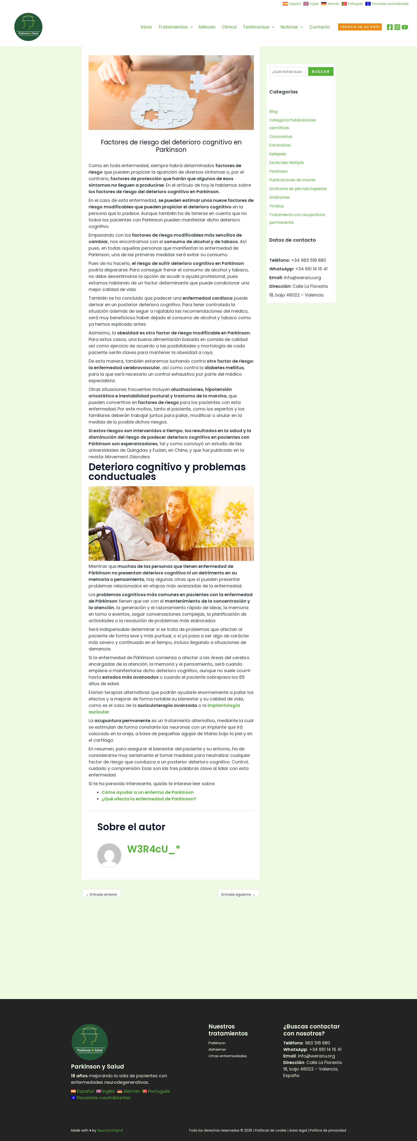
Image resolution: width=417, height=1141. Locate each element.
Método (207, 27)
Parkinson (278, 171)
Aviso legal (298, 1130)
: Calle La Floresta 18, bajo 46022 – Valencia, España (312, 1068)
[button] (190, 27)
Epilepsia (277, 154)
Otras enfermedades (227, 1055)
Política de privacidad (328, 1130)
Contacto (319, 27)
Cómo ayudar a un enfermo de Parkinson (148, 792)
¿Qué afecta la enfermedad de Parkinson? (149, 799)
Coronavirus (280, 136)
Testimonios (256, 27)
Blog (273, 111)
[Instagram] (397, 27)
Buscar (321, 71)
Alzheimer (217, 1049)
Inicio (146, 27)
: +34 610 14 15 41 (312, 1049)
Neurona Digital (110, 1130)
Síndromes (279, 197)
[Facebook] (390, 27)
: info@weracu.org (309, 1056)
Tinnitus (276, 206)
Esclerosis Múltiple (286, 162)
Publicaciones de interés (292, 180)
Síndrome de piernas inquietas (298, 188)
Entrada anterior (101, 894)
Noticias (289, 27)
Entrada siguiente (238, 894)
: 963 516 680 (306, 1043)
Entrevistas (280, 145)
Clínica (229, 27)
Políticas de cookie (270, 1130)
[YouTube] (405, 27)
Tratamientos (173, 27)
